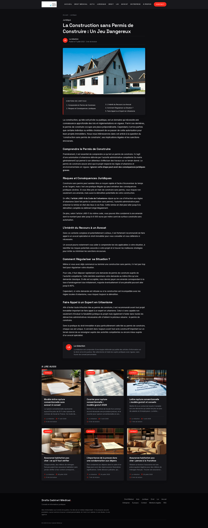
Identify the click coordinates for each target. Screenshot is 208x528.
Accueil (68, 4)
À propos (147, 4)
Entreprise (135, 4)
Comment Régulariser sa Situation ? (120, 108)
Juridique (101, 4)
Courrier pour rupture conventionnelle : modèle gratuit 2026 (97, 402)
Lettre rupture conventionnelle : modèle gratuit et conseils (144, 400)
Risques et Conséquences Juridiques (82, 108)
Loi (117, 4)
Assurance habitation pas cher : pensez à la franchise (142, 459)
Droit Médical (81, 4)
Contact (160, 4)
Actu (92, 4)
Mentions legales (155, 503)
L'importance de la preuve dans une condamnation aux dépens (102, 459)
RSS (165, 503)
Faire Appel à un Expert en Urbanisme (121, 111)
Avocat (124, 4)
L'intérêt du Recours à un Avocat (119, 104)
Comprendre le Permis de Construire (81, 105)
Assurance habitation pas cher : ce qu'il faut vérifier (56, 459)
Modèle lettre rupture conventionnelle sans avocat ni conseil (54, 402)
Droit (111, 4)
